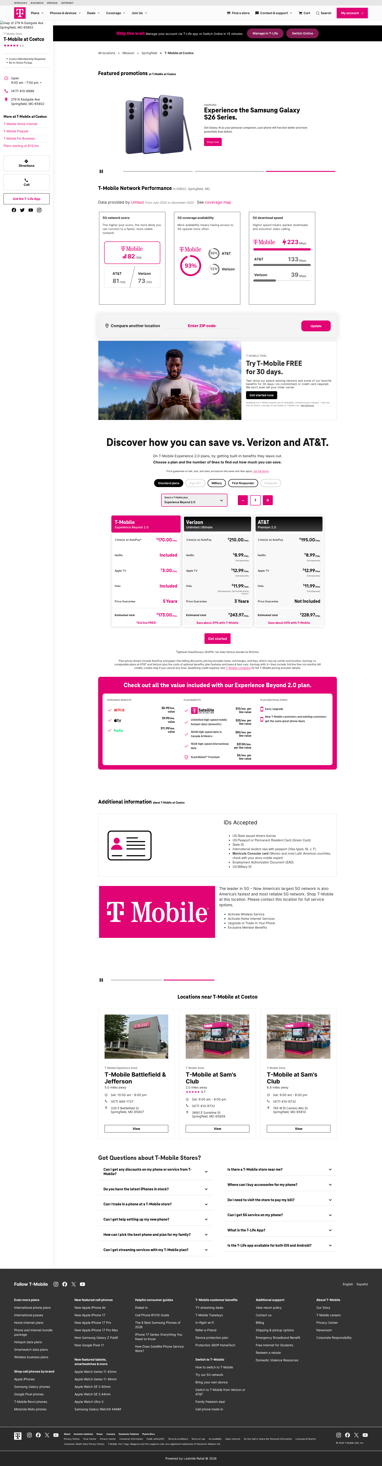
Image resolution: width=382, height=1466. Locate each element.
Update (316, 326)
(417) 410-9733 (203, 1106)
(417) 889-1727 (122, 1101)
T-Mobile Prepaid (16, 131)
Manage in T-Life (265, 33)
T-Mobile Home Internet (21, 124)
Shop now (213, 142)
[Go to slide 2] (196, 172)
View (136, 1128)
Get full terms (307, 405)
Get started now (262, 395)
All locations (106, 53)
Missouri (128, 53)
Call (27, 182)
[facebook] (14, 210)
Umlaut (138, 202)
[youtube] (30, 210)
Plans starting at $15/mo (21, 146)
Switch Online (302, 33)
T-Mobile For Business (19, 138)
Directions (26, 163)
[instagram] (39, 210)
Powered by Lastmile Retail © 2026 (191, 1458)
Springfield (149, 53)
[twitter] (22, 210)
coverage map (218, 202)
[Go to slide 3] (267, 172)
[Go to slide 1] (124, 172)
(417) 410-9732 (284, 1101)
